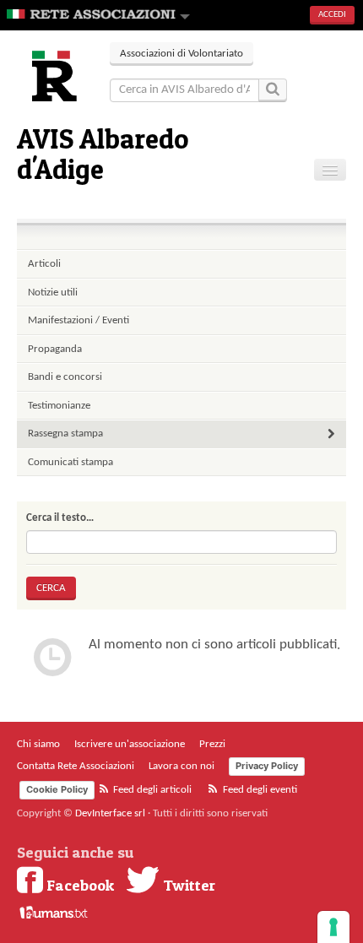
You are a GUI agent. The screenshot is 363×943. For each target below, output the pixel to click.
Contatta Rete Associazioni (75, 766)
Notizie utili (53, 292)
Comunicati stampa (70, 462)
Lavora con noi (181, 766)
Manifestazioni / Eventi (78, 320)
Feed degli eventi (258, 789)
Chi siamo (38, 744)
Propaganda (55, 349)
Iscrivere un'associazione (129, 744)
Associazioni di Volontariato (181, 53)
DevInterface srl (110, 813)
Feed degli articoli (151, 789)
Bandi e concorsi (65, 376)
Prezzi (212, 744)
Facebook (78, 884)
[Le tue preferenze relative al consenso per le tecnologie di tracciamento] (333, 927)
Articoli (44, 263)
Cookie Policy (57, 789)
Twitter (187, 884)
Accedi (332, 14)
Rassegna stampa (65, 433)
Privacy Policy (267, 766)
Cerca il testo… (60, 517)
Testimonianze (59, 405)
